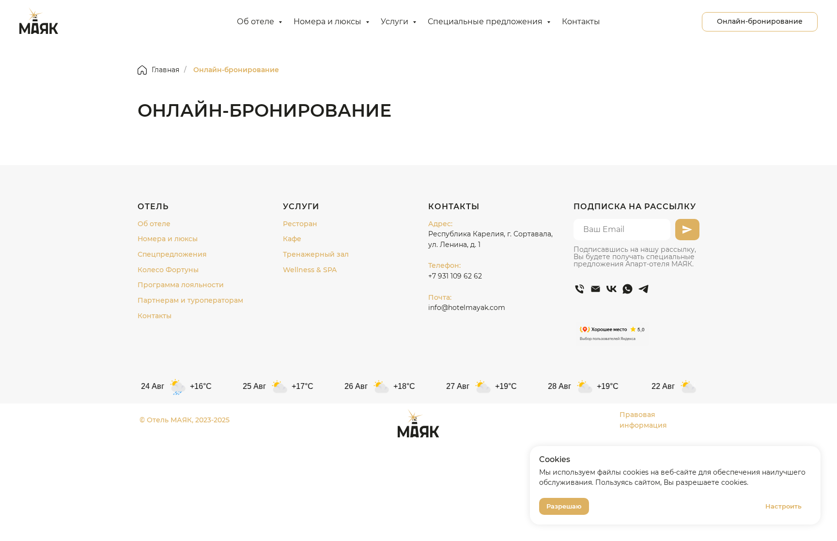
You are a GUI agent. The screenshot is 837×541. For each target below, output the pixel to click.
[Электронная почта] (595, 289)
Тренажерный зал (316, 254)
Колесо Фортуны (168, 269)
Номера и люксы (328, 21)
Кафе (292, 238)
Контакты (581, 21)
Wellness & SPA (310, 269)
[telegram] (643, 289)
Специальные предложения (486, 21)
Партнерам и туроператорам (190, 300)
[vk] (611, 289)
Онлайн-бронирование (236, 69)
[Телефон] (580, 289)
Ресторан (300, 223)
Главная (165, 69)
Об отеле (256, 21)
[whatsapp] (627, 289)
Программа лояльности (181, 284)
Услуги (395, 21)
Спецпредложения (172, 254)
